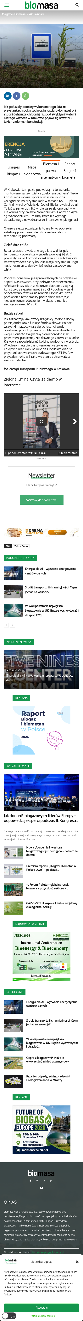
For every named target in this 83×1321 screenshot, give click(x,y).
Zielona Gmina (21, 546)
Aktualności (36, 14)
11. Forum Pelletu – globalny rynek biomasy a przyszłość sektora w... (47, 886)
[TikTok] (50, 1181)
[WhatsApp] (25, 96)
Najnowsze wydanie (30, 924)
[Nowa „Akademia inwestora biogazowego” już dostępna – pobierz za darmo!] (13, 852)
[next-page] (12, 625)
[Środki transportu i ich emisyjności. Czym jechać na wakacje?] (13, 591)
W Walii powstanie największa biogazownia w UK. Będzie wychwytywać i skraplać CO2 (52, 610)
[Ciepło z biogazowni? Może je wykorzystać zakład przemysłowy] (13, 1062)
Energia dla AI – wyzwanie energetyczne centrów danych (50, 571)
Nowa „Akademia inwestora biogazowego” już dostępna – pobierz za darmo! (52, 851)
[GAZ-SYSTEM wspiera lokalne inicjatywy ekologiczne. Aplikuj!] (13, 908)
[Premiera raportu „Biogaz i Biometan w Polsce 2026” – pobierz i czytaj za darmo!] (13, 871)
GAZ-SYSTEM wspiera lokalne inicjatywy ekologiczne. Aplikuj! (51, 905)
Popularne (15, 992)
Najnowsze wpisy (19, 642)
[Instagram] (37, 1181)
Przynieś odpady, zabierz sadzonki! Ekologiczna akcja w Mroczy (48, 1078)
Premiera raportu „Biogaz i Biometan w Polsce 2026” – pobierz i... (51, 868)
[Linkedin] (8, 96)
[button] (77, 1262)
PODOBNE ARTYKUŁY (20, 558)
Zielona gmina (23, 70)
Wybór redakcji (18, 766)
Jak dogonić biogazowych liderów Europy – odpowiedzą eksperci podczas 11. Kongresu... (41, 818)
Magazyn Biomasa (13, 14)
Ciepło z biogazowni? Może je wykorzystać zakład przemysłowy (47, 1059)
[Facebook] (16, 96)
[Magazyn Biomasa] (41, 1173)
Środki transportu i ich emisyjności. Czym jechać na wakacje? (51, 590)
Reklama (21, 698)
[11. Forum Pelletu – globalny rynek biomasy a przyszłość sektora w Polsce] (13, 889)
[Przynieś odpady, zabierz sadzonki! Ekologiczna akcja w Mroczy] (13, 1081)
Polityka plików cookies (42, 1316)
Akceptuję (41, 1307)
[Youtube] (41, 1188)
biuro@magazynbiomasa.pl (47, 1252)
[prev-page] (6, 625)
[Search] (77, 5)
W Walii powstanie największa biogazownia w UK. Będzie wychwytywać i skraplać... (52, 1043)
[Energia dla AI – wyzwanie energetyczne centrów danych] (13, 573)
